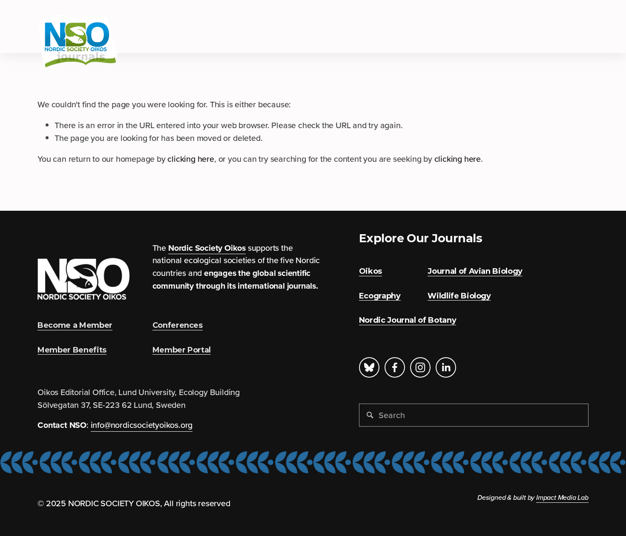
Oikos (185, 32)
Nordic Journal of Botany (406, 32)
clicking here (190, 159)
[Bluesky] (369, 367)
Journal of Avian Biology (304, 32)
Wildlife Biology (492, 32)
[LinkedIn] (446, 367)
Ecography (228, 32)
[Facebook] (395, 367)
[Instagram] (420, 367)
